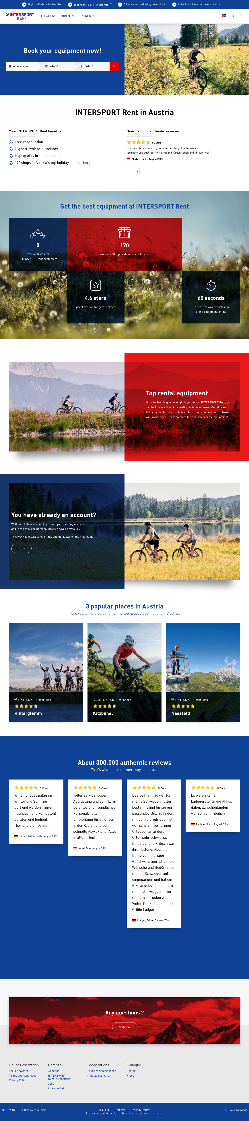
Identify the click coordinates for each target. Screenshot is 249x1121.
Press (130, 1075)
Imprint (120, 1110)
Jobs (51, 1083)
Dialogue (134, 1065)
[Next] (136, 171)
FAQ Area (125, 1026)
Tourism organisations (101, 1071)
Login (21, 548)
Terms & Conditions (134, 1113)
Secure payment (19, 1071)
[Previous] (130, 171)
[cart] (240, 16)
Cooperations (98, 1065)
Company (55, 1065)
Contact (131, 1071)
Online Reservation (24, 1065)
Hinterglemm (28, 713)
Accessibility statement (100, 1113)
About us (53, 1071)
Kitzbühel (103, 713)
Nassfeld (180, 713)
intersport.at (56, 1088)
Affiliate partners (98, 1075)
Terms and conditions (22, 1075)
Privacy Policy (18, 1080)
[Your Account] (232, 16)
